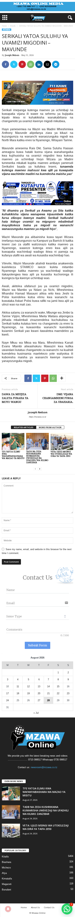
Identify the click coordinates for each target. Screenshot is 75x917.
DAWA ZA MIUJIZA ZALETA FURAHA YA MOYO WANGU (15, 398)
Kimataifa (7, 878)
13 (39, 686)
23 (68, 693)
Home (4, 26)
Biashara (6, 862)
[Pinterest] (22, 64)
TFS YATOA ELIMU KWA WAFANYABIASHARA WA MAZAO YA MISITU (13, 455)
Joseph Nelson (12, 55)
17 (7, 693)
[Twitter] (13, 64)
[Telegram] (55, 64)
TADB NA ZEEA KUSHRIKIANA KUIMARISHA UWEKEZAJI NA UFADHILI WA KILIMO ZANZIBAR (37, 457)
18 (18, 693)
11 (18, 686)
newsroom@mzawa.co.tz (44, 767)
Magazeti (6, 884)
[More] (62, 378)
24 (7, 700)
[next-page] (40, 469)
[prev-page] (35, 469)
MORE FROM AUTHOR (50, 427)
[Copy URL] (64, 64)
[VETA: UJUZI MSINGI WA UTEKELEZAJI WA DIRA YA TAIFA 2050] (62, 441)
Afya (4, 873)
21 (48, 693)
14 (48, 686)
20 (39, 693)
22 (58, 693)
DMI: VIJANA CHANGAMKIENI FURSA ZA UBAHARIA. (57, 398)
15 (58, 686)
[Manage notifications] (8, 909)
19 (28, 693)
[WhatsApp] (30, 64)
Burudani (6, 889)
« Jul (36, 712)
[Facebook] (5, 64)
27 (39, 700)
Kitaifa (12, 26)
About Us (35, 907)
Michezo (6, 867)
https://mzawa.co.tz (37, 417)
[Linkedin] (39, 64)
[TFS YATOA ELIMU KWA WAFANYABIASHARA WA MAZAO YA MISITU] (13, 441)
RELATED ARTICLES (23, 427)
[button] (67, 908)
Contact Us (49, 907)
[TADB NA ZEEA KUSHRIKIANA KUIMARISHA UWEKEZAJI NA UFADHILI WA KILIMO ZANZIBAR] (37, 441)
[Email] (47, 64)
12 (28, 686)
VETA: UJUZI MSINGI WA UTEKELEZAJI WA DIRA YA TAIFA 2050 (61, 454)
